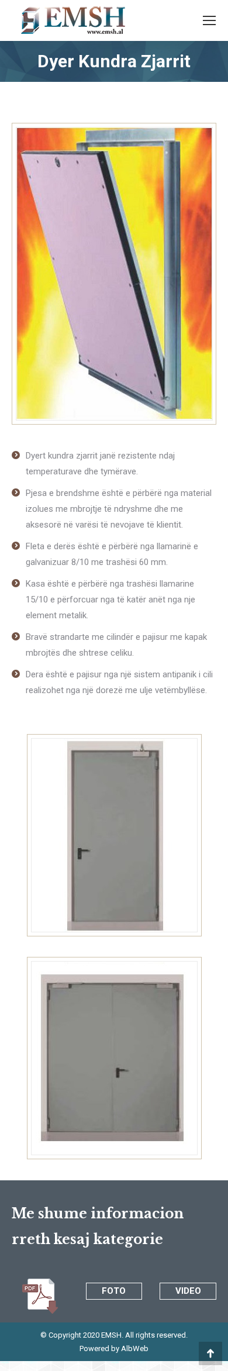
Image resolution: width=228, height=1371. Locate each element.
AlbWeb (133, 1348)
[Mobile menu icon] (209, 20)
